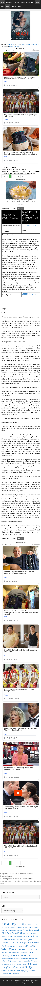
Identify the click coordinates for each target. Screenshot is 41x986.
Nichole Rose (27, 958)
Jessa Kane (22, 939)
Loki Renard (33, 949)
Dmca (19, 6)
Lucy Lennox (25, 952)
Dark (32, 2)
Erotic (7, 6)
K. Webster (11, 946)
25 (28, 176)
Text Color (5, 209)
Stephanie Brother (17, 971)
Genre (23, 2)
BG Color (13, 209)
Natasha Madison (14, 958)
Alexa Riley (12, 924)
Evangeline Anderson (13, 930)
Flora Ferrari (14, 933)
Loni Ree (6, 953)
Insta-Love (29, 44)
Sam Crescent (19, 967)
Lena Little (20, 949)
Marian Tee (22, 955)
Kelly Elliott (20, 946)
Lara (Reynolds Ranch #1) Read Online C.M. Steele (18, 879)
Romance (36, 44)
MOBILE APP (9, 2)
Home (2, 2)
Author (17, 2)
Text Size (20, 209)
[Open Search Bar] (39, 6)
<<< (4, 176)
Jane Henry (21, 936)
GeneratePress (30, 983)
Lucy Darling (15, 953)
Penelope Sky (27, 961)
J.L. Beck (12, 936)
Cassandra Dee (14, 46)
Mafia (2, 6)
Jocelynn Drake (21, 943)
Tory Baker (29, 971)
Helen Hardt (27, 933)
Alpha (37, 2)
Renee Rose (12, 964)
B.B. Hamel (29, 924)
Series (28, 2)
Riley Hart (23, 964)
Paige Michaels (16, 961)
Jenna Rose (11, 940)
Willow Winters (14, 973)
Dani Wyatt (26, 927)
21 (22, 176)
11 (18, 176)
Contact (13, 6)
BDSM (18, 44)
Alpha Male (11, 44)
